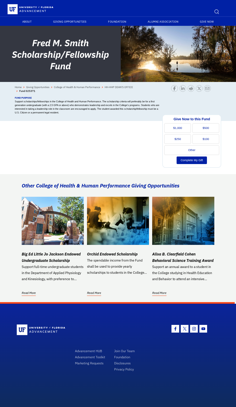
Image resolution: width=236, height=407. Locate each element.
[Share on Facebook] (175, 90)
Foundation (117, 21)
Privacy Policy (124, 369)
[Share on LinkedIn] (183, 90)
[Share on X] (200, 90)
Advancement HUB (88, 351)
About (27, 21)
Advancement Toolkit (90, 357)
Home (18, 87)
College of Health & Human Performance (77, 87)
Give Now (207, 21)
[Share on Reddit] (192, 90)
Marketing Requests (89, 363)
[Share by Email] (208, 90)
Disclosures (122, 363)
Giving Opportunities (70, 21)
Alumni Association (163, 21)
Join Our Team (124, 351)
